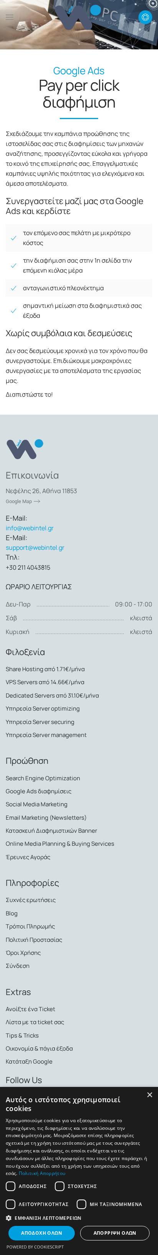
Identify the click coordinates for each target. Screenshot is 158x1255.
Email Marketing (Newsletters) (46, 818)
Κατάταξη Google (29, 1061)
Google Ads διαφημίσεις (38, 791)
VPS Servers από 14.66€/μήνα (45, 682)
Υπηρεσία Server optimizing (43, 708)
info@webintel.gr (30, 528)
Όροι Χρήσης (23, 953)
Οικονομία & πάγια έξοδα (39, 1048)
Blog (12, 913)
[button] (9, 17)
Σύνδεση (18, 966)
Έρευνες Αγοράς (28, 857)
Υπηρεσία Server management (46, 735)
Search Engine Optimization (43, 778)
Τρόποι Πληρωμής (30, 926)
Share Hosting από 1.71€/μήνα (45, 669)
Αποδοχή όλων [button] (41, 1233)
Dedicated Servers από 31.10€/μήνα (52, 695)
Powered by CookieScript (35, 1247)
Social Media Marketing (36, 804)
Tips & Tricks (22, 1035)
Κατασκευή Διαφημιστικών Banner (51, 831)
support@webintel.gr (35, 547)
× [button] (149, 1095)
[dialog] (79, 1171)
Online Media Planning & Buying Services (60, 844)
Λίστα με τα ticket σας (35, 1022)
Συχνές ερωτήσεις (31, 900)
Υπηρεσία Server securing (40, 722)
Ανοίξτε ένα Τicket (30, 1009)
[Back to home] (79, 17)
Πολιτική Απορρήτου (42, 1173)
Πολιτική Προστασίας (34, 940)
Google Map (19, 501)
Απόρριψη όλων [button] (115, 1233)
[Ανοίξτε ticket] (145, 17)
